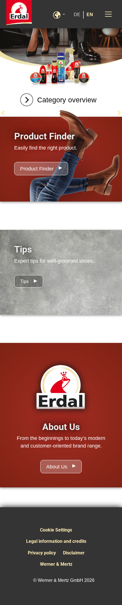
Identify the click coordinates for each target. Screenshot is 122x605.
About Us (56, 467)
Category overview (66, 100)
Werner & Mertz (56, 564)
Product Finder (37, 169)
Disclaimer (74, 553)
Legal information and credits (56, 541)
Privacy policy (42, 553)
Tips (24, 281)
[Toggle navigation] (108, 14)
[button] (62, 14)
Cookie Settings (56, 530)
